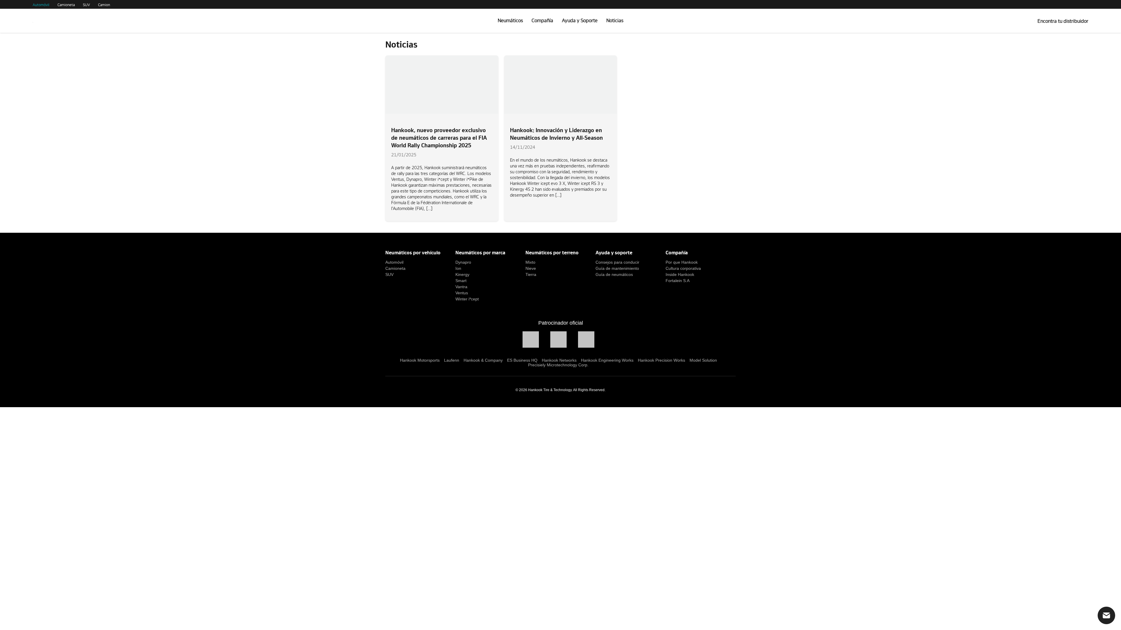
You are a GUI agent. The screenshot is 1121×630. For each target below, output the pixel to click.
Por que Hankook (682, 262)
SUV (86, 4)
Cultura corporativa (683, 268)
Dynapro (463, 262)
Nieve (530, 268)
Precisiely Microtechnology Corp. (558, 365)
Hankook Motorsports (420, 360)
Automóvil (41, 4)
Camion (104, 4)
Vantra (461, 286)
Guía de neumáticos (614, 274)
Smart (460, 280)
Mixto (530, 262)
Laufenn (451, 360)
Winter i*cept (467, 299)
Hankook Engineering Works (607, 360)
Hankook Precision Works (661, 360)
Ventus (461, 292)
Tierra (530, 274)
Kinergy (462, 274)
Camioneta (66, 4)
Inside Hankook (680, 274)
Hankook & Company (483, 360)
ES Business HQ (522, 360)
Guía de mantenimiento (617, 268)
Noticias (614, 20)
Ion (458, 268)
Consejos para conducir (617, 262)
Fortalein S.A (678, 280)
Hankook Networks (559, 360)
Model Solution (703, 360)
